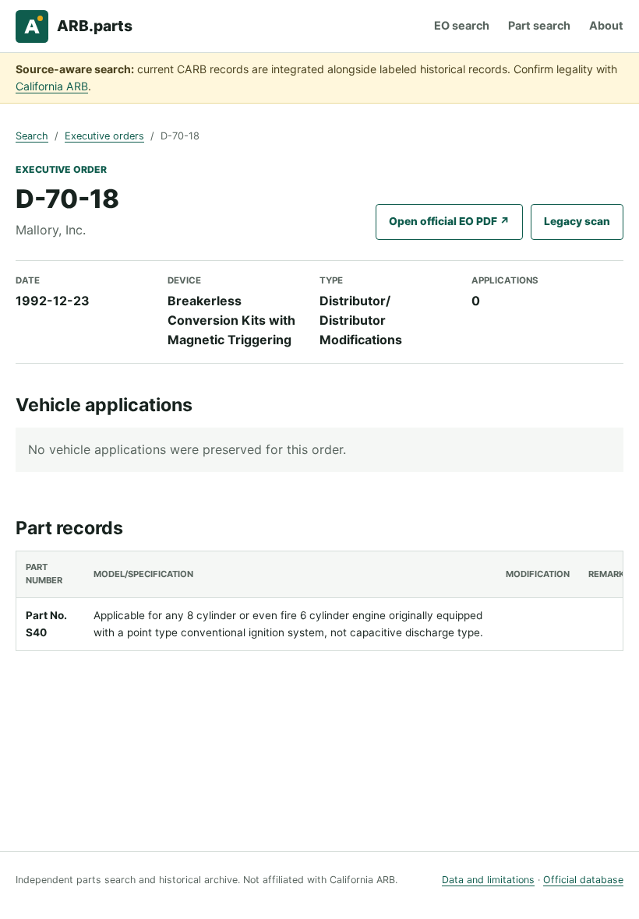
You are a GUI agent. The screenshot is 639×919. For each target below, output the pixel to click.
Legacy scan (577, 221)
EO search (461, 25)
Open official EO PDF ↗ (449, 221)
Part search (539, 25)
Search (32, 136)
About (606, 25)
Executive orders (104, 136)
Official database (583, 880)
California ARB (52, 86)
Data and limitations (488, 880)
